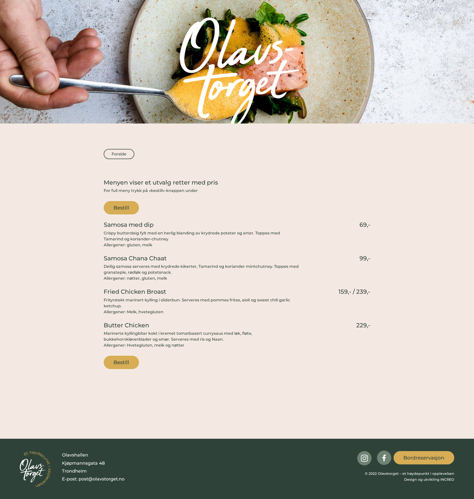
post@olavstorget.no (101, 479)
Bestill (121, 208)
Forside (119, 154)
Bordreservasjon (423, 458)
